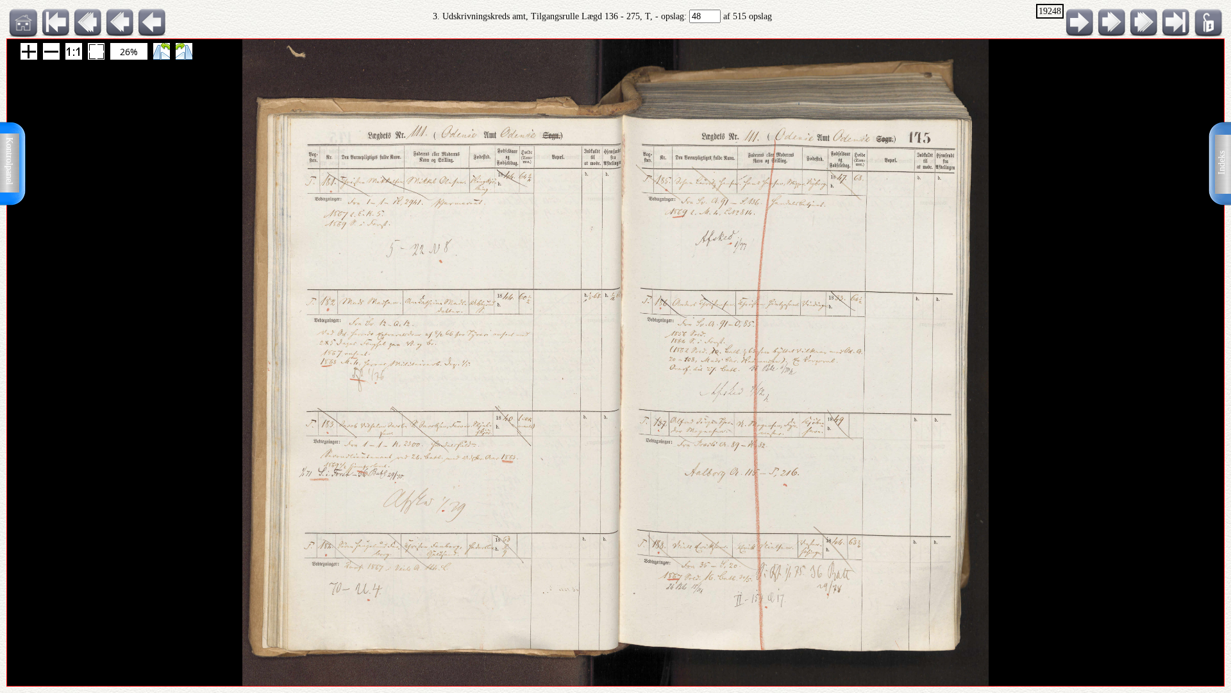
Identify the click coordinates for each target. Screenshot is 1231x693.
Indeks (1222, 163)
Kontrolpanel (9, 161)
